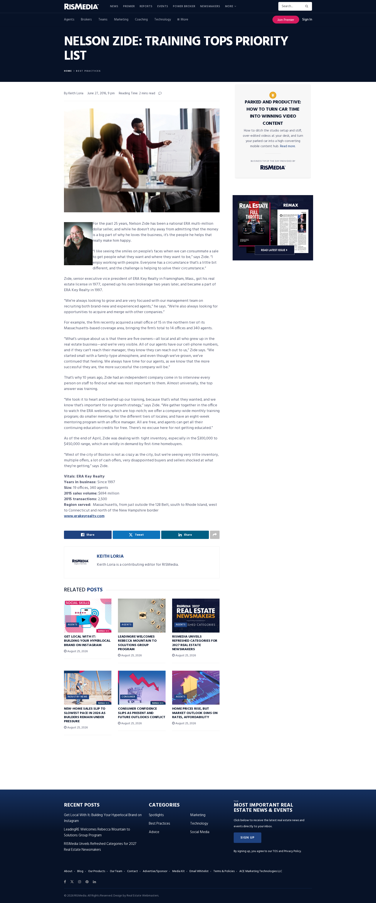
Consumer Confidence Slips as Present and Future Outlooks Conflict (141, 713)
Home (68, 71)
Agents (69, 19)
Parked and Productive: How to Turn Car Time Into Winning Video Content (273, 112)
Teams (102, 19)
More (229, 6)
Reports (146, 6)
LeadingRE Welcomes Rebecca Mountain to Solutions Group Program (137, 643)
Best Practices (88, 71)
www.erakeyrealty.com (84, 516)
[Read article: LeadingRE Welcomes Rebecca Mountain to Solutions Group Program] (141, 616)
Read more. (288, 146)
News (114, 6)
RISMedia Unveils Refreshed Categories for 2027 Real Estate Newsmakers (194, 643)
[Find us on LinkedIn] (94, 882)
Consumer (128, 697)
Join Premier (285, 20)
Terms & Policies (224, 871)
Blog (80, 871)
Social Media (199, 832)
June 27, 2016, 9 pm (101, 93)
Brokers (86, 19)
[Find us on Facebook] (65, 882)
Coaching (141, 19)
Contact (132, 871)
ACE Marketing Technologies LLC (260, 871)
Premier (129, 6)
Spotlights (156, 815)
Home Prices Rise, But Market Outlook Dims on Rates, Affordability (195, 713)
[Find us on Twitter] (72, 882)
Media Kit (178, 871)
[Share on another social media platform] (215, 535)
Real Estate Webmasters (142, 895)
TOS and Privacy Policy (287, 851)
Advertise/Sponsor (155, 871)
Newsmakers (210, 6)
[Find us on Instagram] (79, 882)
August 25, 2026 (77, 651)
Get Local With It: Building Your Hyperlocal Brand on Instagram (87, 641)
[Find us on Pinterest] (87, 882)
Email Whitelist (199, 871)
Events (162, 6)
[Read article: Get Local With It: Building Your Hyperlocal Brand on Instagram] (87, 616)
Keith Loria (110, 556)
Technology (162, 19)
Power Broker (184, 6)
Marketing (121, 19)
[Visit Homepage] (84, 6)
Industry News (77, 697)
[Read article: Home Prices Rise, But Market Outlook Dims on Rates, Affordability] (196, 688)
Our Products (96, 871)
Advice (154, 832)
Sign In (307, 19)
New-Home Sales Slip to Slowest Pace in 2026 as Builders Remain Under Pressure (85, 715)
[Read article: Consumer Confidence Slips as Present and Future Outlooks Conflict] (141, 688)
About (68, 871)
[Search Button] (307, 6)
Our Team (116, 871)
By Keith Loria (73, 93)
